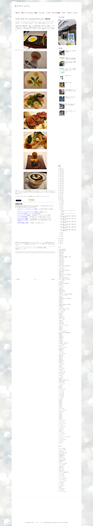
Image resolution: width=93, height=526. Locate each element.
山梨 (60, 414)
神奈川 (60, 262)
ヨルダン (61, 411)
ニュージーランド (62, 325)
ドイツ (60, 377)
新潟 (60, 313)
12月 (61, 200)
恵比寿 (60, 252)
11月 (61, 202)
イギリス (61, 368)
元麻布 (60, 360)
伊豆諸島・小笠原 (62, 343)
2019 (60, 181)
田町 (60, 299)
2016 (60, 187)
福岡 (60, 301)
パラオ (60, 398)
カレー (60, 469)
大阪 (60, 258)
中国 (60, 402)
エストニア (61, 420)
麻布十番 (61, 250)
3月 (61, 234)
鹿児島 (60, 323)
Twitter (63, 12)
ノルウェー (61, 426)
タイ (60, 307)
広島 (60, 341)
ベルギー (61, 427)
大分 (60, 365)
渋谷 (60, 285)
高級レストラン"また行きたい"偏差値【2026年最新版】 (70, 58)
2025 (60, 171)
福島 (60, 430)
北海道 (60, 271)
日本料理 (61, 460)
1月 (61, 236)
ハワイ (60, 286)
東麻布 (60, 289)
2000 (60, 243)
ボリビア (61, 392)
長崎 (60, 320)
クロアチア (61, 389)
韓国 (60, 329)
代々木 (60, 311)
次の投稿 (17, 279)
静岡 (60, 314)
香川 (60, 346)
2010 (60, 197)
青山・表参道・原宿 (63, 270)
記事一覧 (17, 12)
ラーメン (61, 464)
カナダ (60, 374)
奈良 (60, 357)
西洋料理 (61, 455)
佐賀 (60, 386)
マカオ (60, 429)
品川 (60, 288)
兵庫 (60, 338)
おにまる (61, 488)
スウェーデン (61, 409)
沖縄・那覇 (61, 249)
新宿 (60, 273)
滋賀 (60, 350)
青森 (60, 401)
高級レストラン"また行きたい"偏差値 (29, 12)
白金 (60, 268)
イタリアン (61, 449)
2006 (60, 241)
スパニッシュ (61, 481)
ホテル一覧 (41, 12)
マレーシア (61, 310)
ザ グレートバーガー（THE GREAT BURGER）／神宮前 (70, 62)
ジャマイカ (61, 433)
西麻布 (60, 305)
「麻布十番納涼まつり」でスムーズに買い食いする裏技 (70, 90)
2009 (60, 198)
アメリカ (61, 280)
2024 (60, 173)
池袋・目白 (61, 372)
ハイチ (60, 435)
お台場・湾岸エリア (63, 308)
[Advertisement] (35, 267)
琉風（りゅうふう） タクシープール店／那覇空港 (70, 104)
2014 (60, 190)
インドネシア (61, 347)
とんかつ (61, 485)
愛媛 (60, 334)
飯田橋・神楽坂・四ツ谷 (64, 304)
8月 (61, 207)
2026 (60, 170)
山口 (60, 412)
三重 (60, 369)
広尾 (60, 276)
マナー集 (48, 12)
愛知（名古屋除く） (63, 380)
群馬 (60, 415)
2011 (60, 195)
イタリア (61, 396)
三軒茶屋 (61, 395)
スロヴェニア (61, 423)
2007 (60, 240)
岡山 (60, 406)
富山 (60, 302)
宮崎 (60, 340)
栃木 (60, 366)
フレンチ (35, 247)
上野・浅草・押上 (62, 277)
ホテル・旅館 (61, 452)
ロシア (60, 441)
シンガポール (61, 331)
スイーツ (61, 479)
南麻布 (60, 349)
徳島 (60, 356)
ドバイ (60, 384)
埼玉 (60, 399)
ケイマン (61, 432)
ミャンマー (61, 371)
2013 (60, 192)
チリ (60, 375)
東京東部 (61, 381)
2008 (60, 238)
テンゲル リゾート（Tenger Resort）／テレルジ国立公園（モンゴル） (70, 69)
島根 (60, 378)
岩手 (60, 442)
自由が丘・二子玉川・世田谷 (65, 294)
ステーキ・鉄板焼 (62, 472)
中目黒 (60, 282)
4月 (61, 232)
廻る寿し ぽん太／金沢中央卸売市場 (66, 20)
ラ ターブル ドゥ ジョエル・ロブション (23, 247)
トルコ (60, 424)
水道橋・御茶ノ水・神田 (64, 298)
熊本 (60, 335)
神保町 (60, 337)
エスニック (61, 458)
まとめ (60, 482)
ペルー (60, 390)
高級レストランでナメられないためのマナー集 (70, 97)
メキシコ (61, 393)
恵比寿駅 (40, 247)
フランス (61, 267)
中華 (60, 457)
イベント (61, 476)
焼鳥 (60, 470)
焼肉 (60, 467)
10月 (61, 203)
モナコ (60, 438)
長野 (60, 328)
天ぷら (60, 490)
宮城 (60, 404)
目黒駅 (44, 247)
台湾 (60, 292)
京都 (60, 253)
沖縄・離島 (61, 291)
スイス (60, 351)
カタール (61, 408)
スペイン (61, 319)
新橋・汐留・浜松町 (63, 283)
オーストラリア (62, 295)
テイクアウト (61, 491)
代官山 (60, 322)
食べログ (75, 12)
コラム (60, 473)
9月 (61, 205)
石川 (60, 264)
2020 (60, 180)
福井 (60, 326)
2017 (60, 185)
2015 (60, 188)
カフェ (60, 475)
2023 (60, 175)
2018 (60, 183)
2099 (60, 168)
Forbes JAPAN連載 (56, 12)
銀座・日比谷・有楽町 (63, 265)
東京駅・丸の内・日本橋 (64, 274)
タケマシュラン (22, 6)
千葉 (60, 316)
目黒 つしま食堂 (68, 82)
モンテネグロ (61, 439)
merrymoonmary (54, 522)
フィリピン (61, 353)
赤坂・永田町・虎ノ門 (63, 279)
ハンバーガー (61, 478)
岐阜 (60, 359)
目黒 (60, 255)
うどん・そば (61, 463)
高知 (60, 387)
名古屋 (60, 261)
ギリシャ (61, 421)
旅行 (60, 451)
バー (60, 484)
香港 (60, 297)
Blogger (66, 522)
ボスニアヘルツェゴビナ (64, 436)
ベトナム (61, 344)
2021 (60, 178)
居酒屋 (60, 454)
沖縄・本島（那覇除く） (64, 256)
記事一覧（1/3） (68, 75)
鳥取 (60, 418)
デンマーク (61, 383)
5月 (61, 209)
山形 (60, 405)
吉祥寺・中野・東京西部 (64, 332)
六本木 (60, 259)
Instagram (69, 12)
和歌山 (60, 354)
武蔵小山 (61, 317)
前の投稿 (53, 279)
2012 (60, 193)
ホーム (35, 279)
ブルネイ (61, 363)
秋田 (60, 362)
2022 (60, 176)
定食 (60, 466)
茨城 (60, 417)
